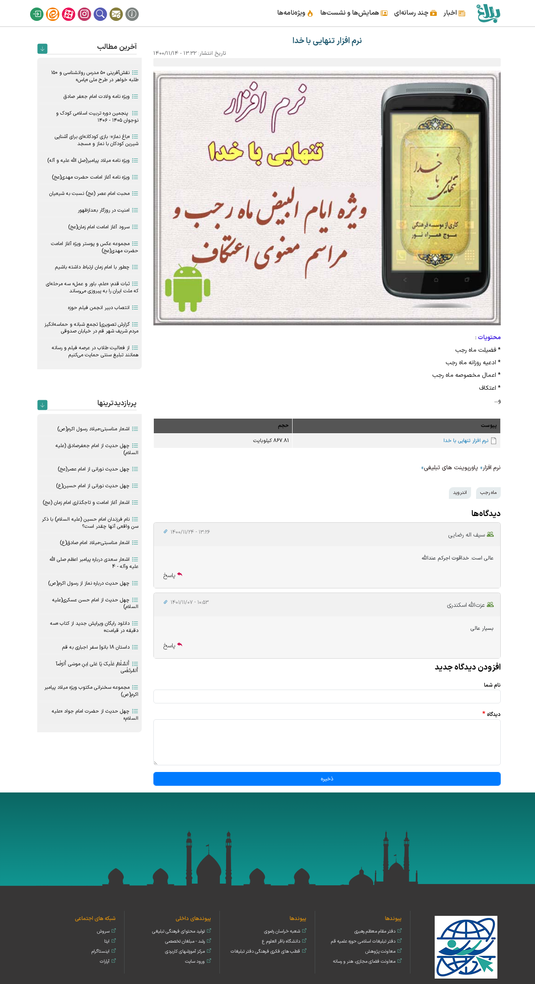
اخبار (450, 13)
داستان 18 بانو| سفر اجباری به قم (96, 647)
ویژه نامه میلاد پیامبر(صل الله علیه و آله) (88, 160)
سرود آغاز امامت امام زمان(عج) (99, 227)
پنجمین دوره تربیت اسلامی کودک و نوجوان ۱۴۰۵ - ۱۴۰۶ (97, 117)
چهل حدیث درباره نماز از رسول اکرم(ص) (89, 583)
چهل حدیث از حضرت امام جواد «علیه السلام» (95, 715)
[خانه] (488, 13)
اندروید (460, 492)
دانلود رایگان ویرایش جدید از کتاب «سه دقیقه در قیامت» (94, 627)
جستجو (106, 7)
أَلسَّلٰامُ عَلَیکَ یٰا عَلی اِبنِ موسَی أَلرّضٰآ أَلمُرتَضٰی (97, 667)
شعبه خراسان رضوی (282, 931)
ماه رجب (488, 492)
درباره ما (137, 7)
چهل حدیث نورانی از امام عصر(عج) (94, 469)
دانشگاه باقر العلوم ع (281, 941)
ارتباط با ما (122, 7)
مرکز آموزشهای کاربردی (185, 951)
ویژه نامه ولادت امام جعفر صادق (97, 96)
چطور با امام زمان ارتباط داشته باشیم (92, 267)
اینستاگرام (90, 7)
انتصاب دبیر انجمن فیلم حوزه (99, 308)
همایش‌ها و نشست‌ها (349, 13)
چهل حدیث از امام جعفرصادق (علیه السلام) (97, 449)
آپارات (74, 7)
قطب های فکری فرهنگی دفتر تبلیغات (265, 951)
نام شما (492, 685)
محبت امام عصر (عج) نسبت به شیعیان (89, 193)
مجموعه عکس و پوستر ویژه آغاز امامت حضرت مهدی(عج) (94, 247)
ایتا (58, 7)
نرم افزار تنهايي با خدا (466, 441)
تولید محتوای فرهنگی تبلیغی (178, 931)
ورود (42, 7)
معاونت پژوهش (380, 951)
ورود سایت (195, 961)
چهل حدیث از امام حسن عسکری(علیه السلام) (95, 603)
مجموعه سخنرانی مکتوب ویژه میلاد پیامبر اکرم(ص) (91, 691)
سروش (103, 931)
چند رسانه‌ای (411, 13)
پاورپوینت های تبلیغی (451, 467)
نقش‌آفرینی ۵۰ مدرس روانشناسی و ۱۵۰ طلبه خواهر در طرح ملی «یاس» (94, 76)
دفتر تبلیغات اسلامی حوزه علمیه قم (363, 941)
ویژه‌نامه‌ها (291, 13)
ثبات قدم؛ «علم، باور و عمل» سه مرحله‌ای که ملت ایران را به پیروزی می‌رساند (92, 287)
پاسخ (169, 575)
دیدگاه (494, 714)
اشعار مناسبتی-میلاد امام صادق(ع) (95, 543)
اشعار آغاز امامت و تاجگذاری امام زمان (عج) (86, 502)
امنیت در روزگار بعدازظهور (104, 210)
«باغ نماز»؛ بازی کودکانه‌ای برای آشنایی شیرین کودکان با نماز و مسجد (96, 140)
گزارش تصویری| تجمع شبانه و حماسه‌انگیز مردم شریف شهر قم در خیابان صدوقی (91, 328)
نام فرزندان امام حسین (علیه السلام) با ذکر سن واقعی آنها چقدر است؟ (90, 523)
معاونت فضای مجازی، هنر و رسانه (364, 961)
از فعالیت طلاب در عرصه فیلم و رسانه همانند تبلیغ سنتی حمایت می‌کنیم (95, 351)
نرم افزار (492, 467)
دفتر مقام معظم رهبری (374, 931)
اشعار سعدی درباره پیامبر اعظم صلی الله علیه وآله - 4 (94, 563)
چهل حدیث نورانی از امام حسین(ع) (93, 486)
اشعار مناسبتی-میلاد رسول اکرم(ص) (93, 429)
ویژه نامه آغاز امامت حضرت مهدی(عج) (91, 177)
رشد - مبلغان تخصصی (185, 941)
